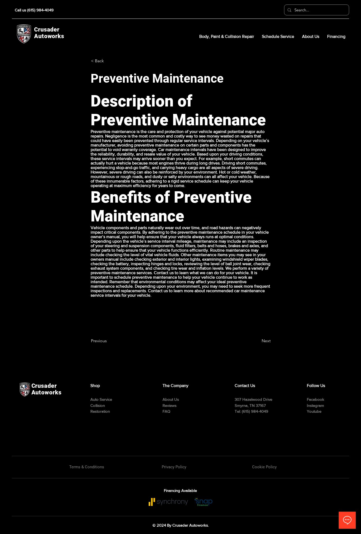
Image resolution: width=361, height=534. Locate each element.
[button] (108, 61)
